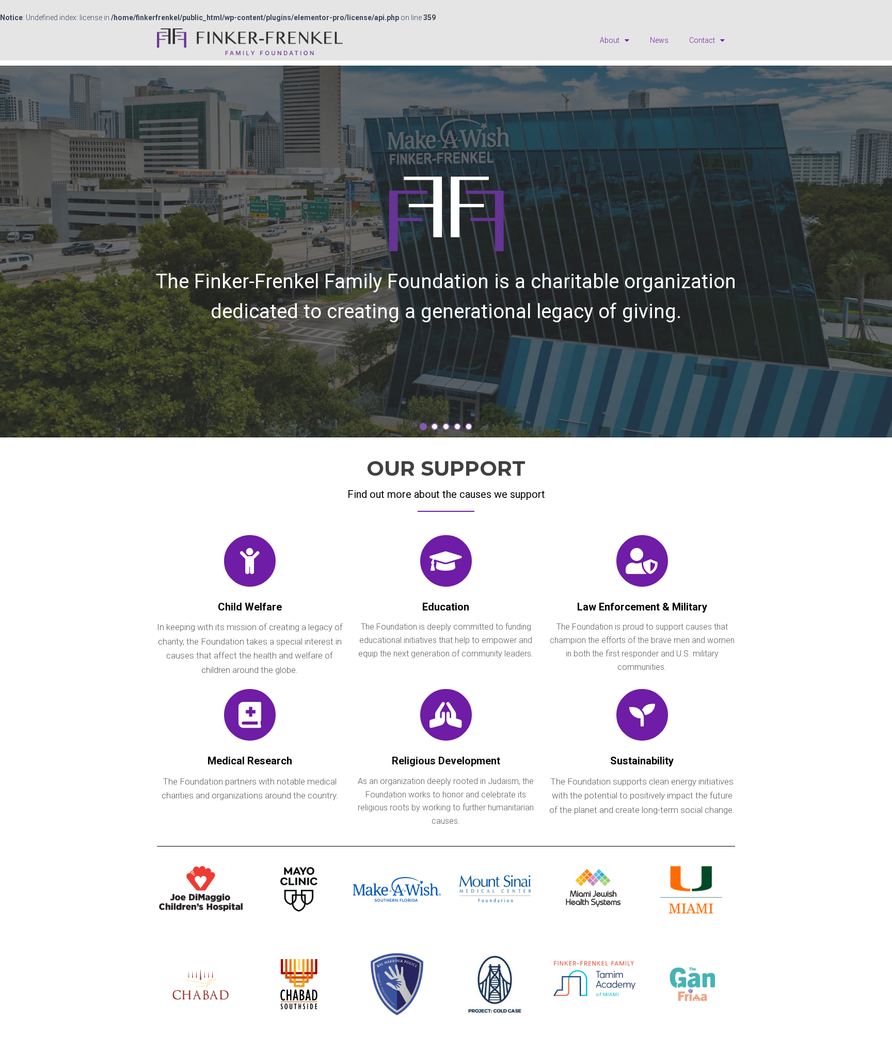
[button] (423, 426)
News (659, 40)
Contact (702, 40)
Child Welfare (250, 607)
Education (445, 607)
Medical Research (250, 761)
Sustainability (642, 761)
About (609, 40)
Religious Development (446, 761)
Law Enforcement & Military (642, 607)
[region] (446, 251)
